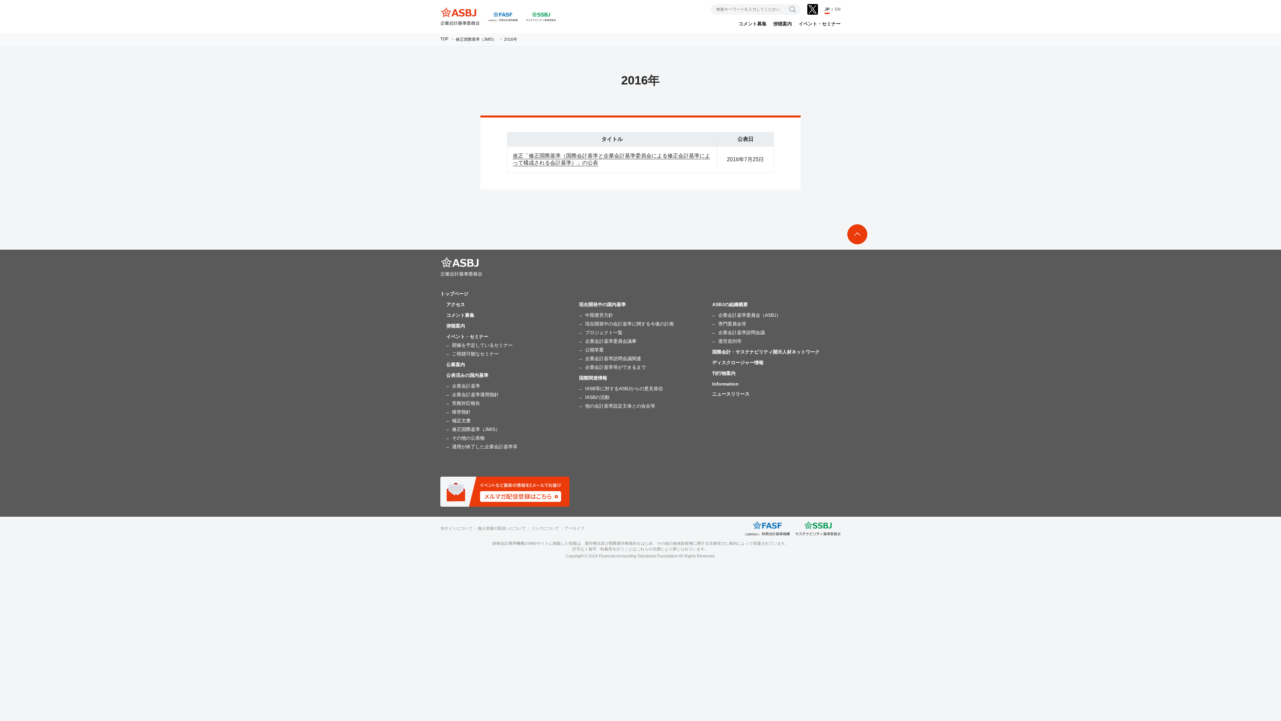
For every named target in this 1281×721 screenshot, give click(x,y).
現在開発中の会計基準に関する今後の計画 (629, 323)
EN (838, 9)
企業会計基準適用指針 (475, 394)
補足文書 (461, 420)
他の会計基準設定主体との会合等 (620, 406)
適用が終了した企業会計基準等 (484, 446)
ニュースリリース (731, 394)
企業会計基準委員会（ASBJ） (749, 315)
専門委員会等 (732, 323)
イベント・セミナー (820, 23)
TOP (444, 39)
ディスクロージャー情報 (738, 362)
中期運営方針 (599, 315)
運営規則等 (730, 341)
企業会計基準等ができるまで (615, 367)
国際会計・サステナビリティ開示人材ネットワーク (766, 351)
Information (725, 384)
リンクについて (545, 528)
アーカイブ (574, 528)
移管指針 (461, 412)
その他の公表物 (468, 438)
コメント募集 (753, 23)
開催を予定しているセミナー (482, 345)
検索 (792, 9)
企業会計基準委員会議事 (610, 341)
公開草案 (594, 349)
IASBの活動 (597, 397)
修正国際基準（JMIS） (476, 39)
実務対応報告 (466, 403)
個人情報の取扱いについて (502, 528)
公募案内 (455, 364)
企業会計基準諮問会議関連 (613, 358)
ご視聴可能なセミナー (475, 353)
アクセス (455, 304)
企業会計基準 (466, 386)
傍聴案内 (782, 23)
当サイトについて (456, 528)
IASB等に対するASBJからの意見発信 (624, 388)
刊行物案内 (724, 373)
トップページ (454, 293)
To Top (857, 234)
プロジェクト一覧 (603, 332)
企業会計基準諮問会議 (741, 332)
